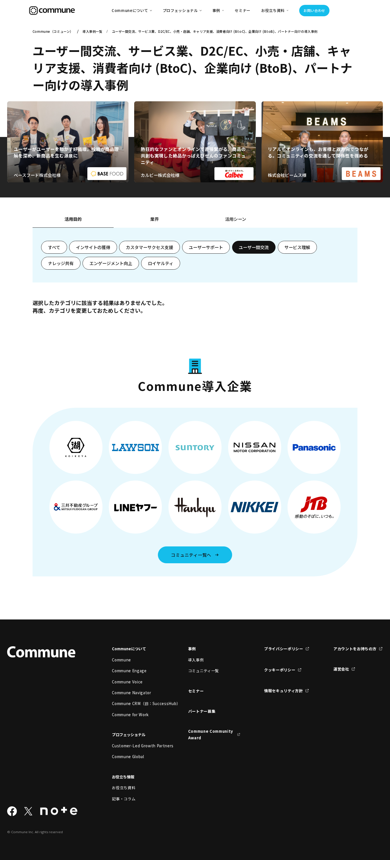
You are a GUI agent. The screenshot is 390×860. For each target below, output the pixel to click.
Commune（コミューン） (53, 31)
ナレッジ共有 (61, 263)
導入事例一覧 (92, 31)
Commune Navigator (131, 692)
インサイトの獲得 (93, 247)
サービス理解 (297, 247)
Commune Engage (129, 670)
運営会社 (341, 669)
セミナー (242, 10)
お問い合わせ (314, 10)
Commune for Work (130, 714)
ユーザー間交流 (254, 247)
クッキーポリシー (279, 670)
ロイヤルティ (160, 263)
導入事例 (196, 660)
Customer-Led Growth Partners (138, 745)
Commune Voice (127, 682)
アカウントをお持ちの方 (354, 648)
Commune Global (128, 756)
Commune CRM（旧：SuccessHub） (138, 703)
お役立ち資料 (123, 787)
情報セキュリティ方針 (283, 690)
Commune (121, 660)
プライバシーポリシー (283, 648)
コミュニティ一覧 (203, 670)
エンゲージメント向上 (110, 263)
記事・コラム (123, 799)
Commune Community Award (210, 734)
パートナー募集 (202, 711)
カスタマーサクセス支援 (149, 247)
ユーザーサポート (206, 247)
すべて (54, 247)
